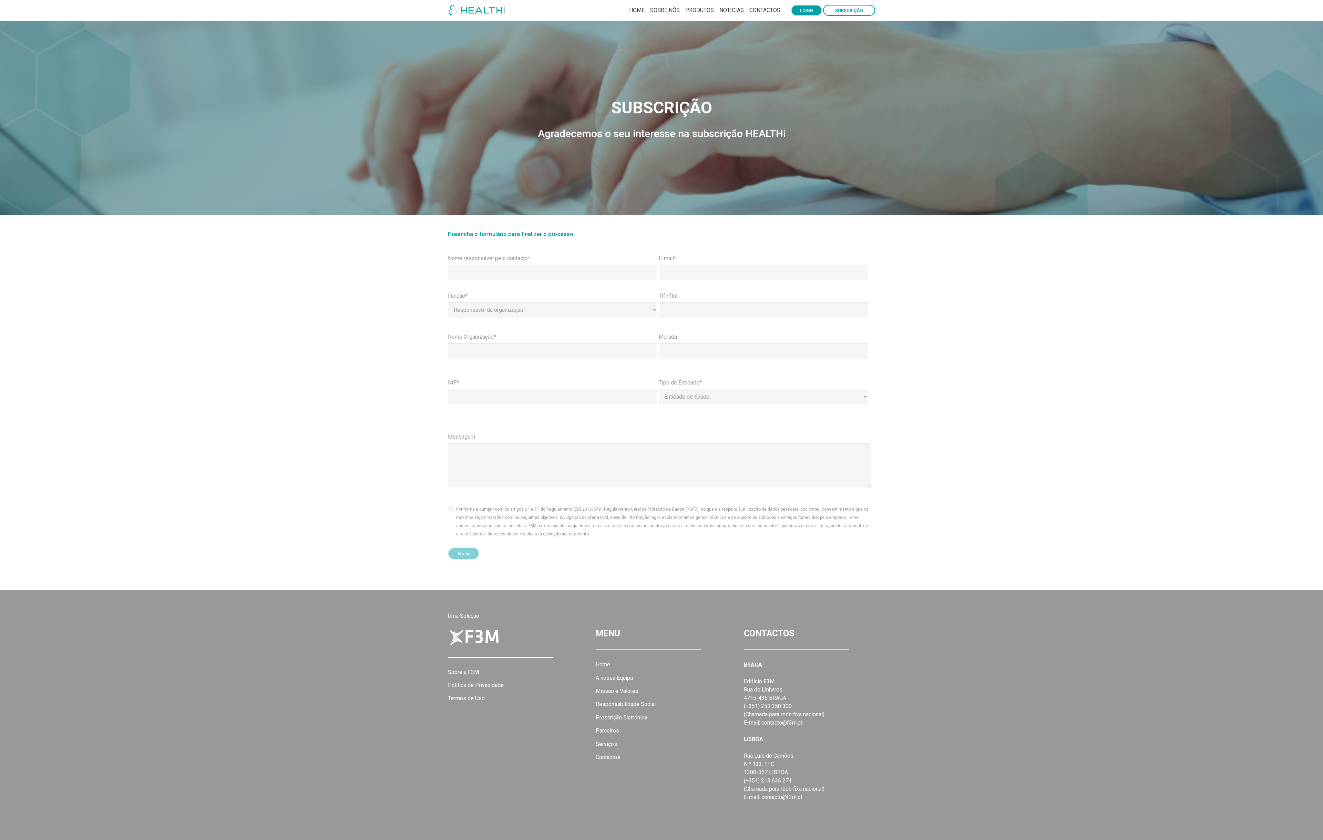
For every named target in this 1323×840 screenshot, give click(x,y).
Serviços (606, 744)
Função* (458, 296)
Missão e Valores (617, 691)
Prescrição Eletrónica (621, 717)
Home (603, 664)
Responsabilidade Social (626, 704)
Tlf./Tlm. (669, 296)
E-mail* (667, 258)
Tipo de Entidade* (680, 382)
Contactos (608, 757)
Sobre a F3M (463, 672)
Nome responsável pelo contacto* (489, 258)
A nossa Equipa (614, 678)
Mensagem (461, 436)
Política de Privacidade (476, 685)
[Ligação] (478, 10)
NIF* (453, 382)
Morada (668, 337)
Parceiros (607, 730)
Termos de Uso (466, 698)
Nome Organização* (472, 337)
